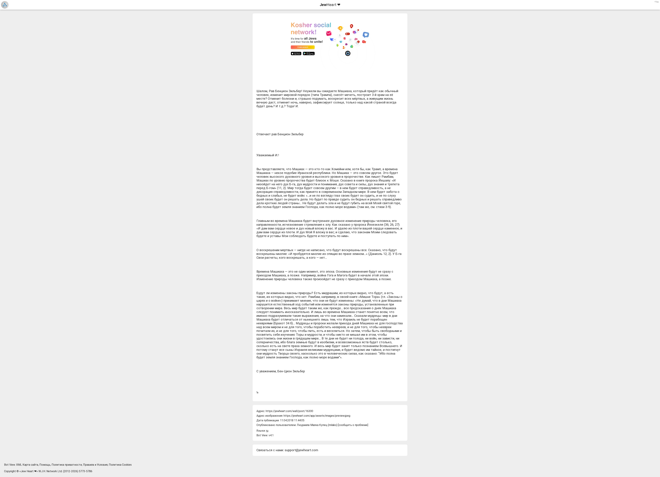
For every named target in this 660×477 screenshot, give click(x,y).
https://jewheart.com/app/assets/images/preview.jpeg (317, 415)
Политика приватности (67, 464)
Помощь (44, 464)
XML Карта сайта (27, 464)
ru (267, 430)
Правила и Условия (95, 464)
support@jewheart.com (301, 450)
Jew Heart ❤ (28, 471)
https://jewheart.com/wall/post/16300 (289, 411)
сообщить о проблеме (353, 425)
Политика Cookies (120, 464)
